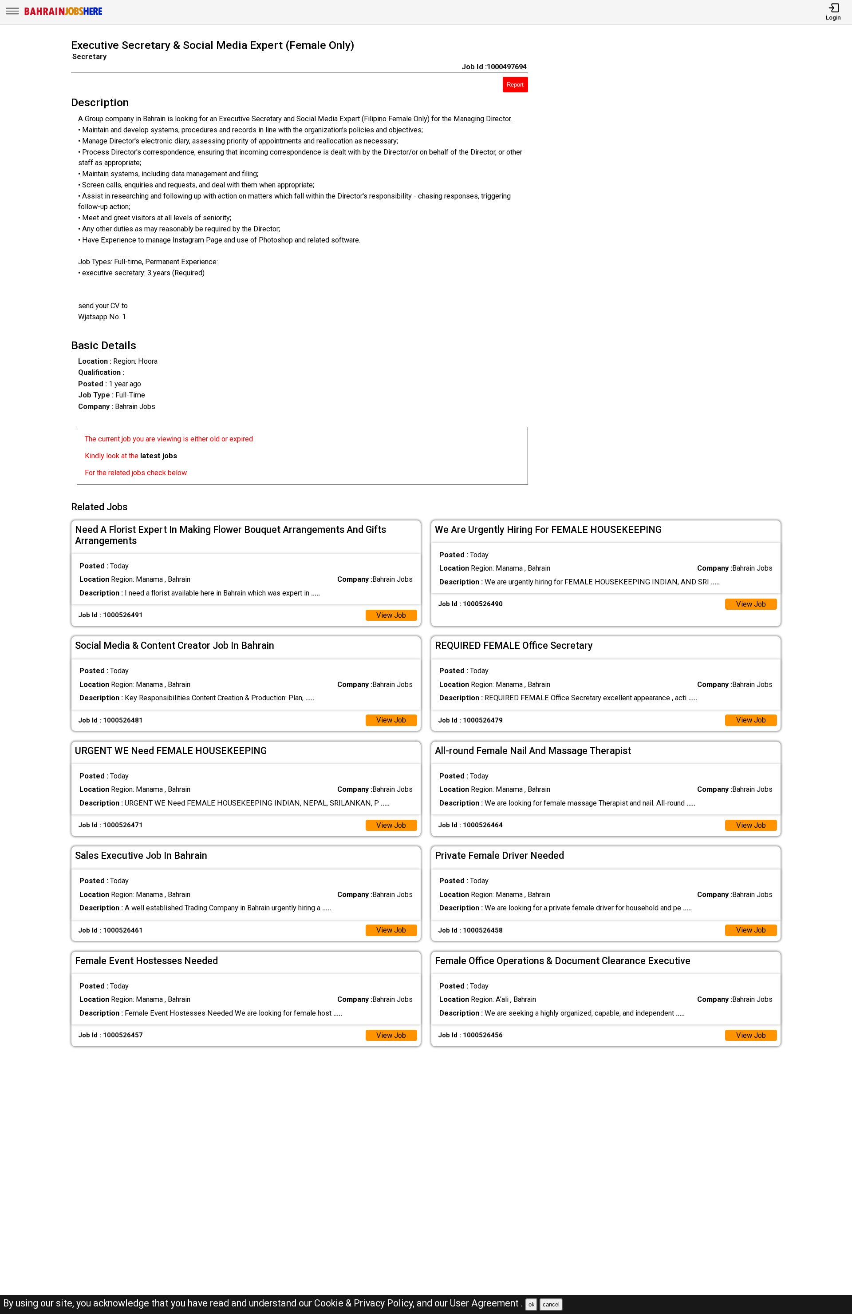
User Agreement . (486, 1303)
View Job (391, 615)
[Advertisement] (668, 264)
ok (532, 1304)
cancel (551, 1304)
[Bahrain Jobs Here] (63, 14)
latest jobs (158, 456)
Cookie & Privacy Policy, (365, 1303)
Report (515, 84)
